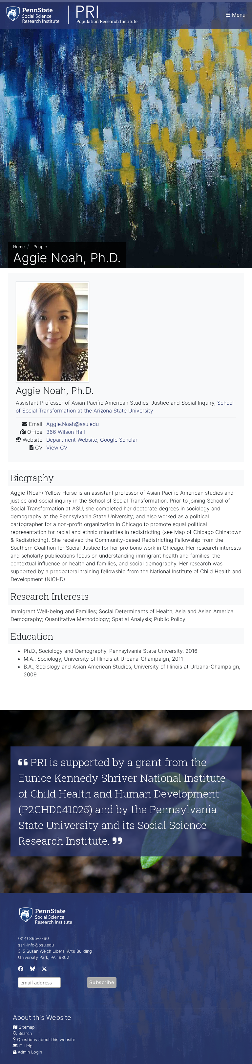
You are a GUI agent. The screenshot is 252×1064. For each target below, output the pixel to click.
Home (19, 246)
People (40, 246)
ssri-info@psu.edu (36, 945)
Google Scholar (118, 439)
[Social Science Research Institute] (47, 915)
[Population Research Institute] (68, 14)
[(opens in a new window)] (20, 970)
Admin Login (30, 1052)
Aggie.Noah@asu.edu (72, 424)
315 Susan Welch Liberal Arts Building (55, 951)
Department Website (71, 439)
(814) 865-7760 (33, 938)
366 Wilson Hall (65, 432)
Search (25, 1033)
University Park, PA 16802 (43, 957)
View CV (57, 447)
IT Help (25, 1045)
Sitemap (27, 1027)
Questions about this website (46, 1039)
